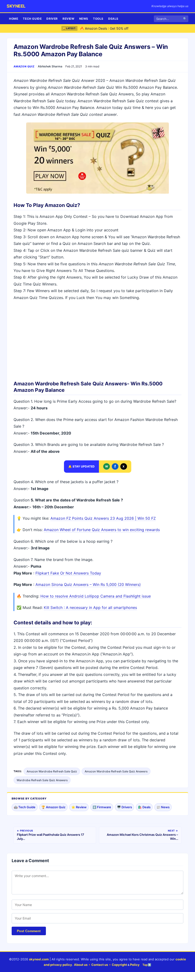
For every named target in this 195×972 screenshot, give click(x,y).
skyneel (16, 6)
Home (13, 18)
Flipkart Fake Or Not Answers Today (68, 573)
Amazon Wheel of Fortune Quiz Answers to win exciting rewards (102, 529)
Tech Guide (32, 18)
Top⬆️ (146, 965)
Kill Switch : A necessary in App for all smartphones (90, 607)
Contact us (99, 965)
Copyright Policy (126, 965)
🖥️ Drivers (124, 807)
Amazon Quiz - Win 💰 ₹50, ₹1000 (107, 31)
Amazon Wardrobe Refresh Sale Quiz (52, 771)
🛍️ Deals (144, 807)
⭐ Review (79, 807)
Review (68, 18)
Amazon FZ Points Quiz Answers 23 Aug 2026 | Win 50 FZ (103, 518)
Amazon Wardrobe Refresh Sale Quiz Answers (116, 771)
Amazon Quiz (24, 66)
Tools (98, 18)
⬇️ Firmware (102, 807)
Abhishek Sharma (50, 66)
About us (81, 965)
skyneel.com (39, 959)
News (83, 18)
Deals (113, 18)
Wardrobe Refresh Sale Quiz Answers (42, 780)
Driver (52, 18)
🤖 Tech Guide (24, 807)
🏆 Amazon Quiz (53, 807)
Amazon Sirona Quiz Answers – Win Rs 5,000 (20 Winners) (88, 584)
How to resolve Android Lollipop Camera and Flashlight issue (95, 596)
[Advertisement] (97, 339)
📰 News (163, 807)
